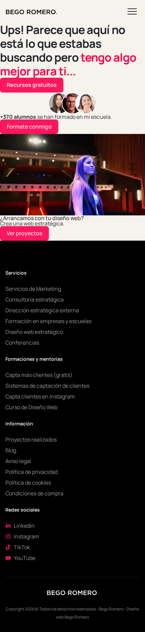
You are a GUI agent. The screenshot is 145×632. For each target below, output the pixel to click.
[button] (132, 10)
